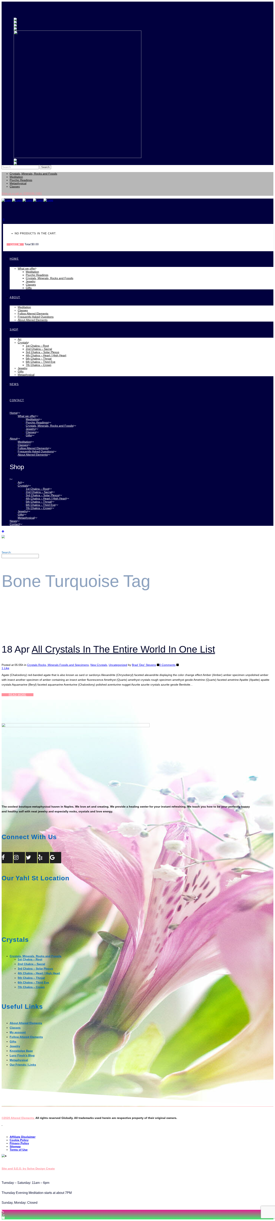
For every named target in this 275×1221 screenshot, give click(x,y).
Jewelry (15, 1046)
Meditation (16, 176)
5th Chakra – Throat (31, 977)
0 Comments (167, 664)
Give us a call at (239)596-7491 (22, 193)
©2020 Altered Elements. (18, 1118)
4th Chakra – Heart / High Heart (39, 973)
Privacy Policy (19, 1143)
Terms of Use (19, 1149)
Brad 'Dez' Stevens (144, 664)
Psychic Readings (21, 180)
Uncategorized (118, 664)
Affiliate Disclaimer (22, 1136)
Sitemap (15, 1146)
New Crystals (98, 664)
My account (18, 1032)
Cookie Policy (19, 1140)
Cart (14, 244)
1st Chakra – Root (30, 959)
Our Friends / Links (23, 1064)
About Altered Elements (26, 1023)
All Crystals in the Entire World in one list (123, 649)
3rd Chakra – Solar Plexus (35, 968)
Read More (17, 694)
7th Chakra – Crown (31, 987)
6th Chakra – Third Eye (33, 982)
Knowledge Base (21, 1050)
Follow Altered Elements (26, 1037)
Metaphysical (18, 183)
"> (3, 1214)
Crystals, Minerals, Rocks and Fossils (33, 173)
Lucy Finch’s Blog (22, 1055)
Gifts (13, 1041)
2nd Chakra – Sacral (31, 964)
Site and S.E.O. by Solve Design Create (28, 1168)
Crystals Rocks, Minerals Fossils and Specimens (58, 664)
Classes (15, 186)
